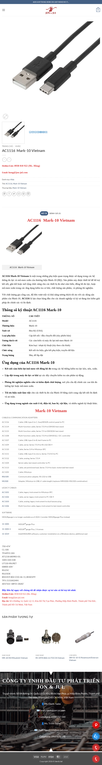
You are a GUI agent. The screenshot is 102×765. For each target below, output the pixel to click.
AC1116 (9, 184)
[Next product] (4, 160)
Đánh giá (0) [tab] (55, 213)
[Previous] (7, 70)
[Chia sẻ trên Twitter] (14, 194)
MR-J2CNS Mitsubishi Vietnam (15, 658)
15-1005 (5, 524)
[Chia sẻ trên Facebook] (9, 194)
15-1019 (5, 534)
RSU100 (5, 476)
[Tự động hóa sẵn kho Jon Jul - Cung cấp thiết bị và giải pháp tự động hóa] (51, 10)
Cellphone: (45, 717)
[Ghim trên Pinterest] (23, 194)
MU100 (5, 481)
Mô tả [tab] (44, 213)
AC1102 (5, 497)
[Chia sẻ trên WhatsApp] (4, 194)
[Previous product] (9, 160)
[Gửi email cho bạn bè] (19, 194)
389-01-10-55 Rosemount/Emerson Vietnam (83, 658)
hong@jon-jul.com (18, 172)
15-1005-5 (6, 529)
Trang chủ (7, 146)
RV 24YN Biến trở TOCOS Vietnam (50, 658)
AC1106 (5, 506)
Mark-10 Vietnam (20, 184)
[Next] (94, 70)
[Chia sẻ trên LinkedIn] (28, 194)
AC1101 (5, 492)
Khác (18, 146)
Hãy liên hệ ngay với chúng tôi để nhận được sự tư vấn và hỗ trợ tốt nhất (38, 590)
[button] (3, 10)
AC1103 (5, 501)
